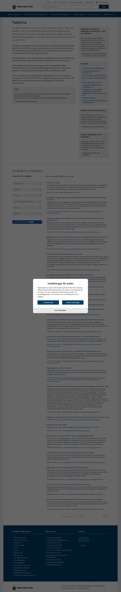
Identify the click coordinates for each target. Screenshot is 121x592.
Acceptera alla (48, 302)
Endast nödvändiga (72, 302)
